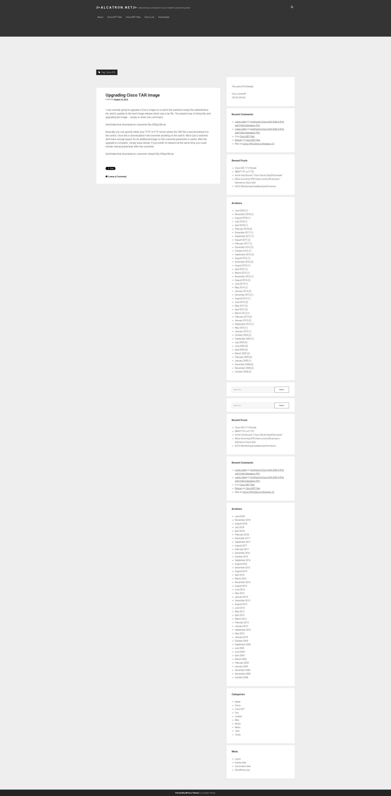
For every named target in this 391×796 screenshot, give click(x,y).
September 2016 (243, 254)
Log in (238, 759)
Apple (237, 701)
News (237, 727)
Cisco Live (149, 17)
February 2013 (242, 317)
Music (238, 723)
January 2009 (241, 360)
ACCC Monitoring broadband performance (255, 186)
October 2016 (241, 251)
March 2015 (241, 273)
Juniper (238, 716)
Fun (237, 712)
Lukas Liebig (241, 122)
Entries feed (240, 762)
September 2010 (243, 324)
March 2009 (241, 353)
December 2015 (242, 262)
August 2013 (241, 298)
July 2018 (239, 221)
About (100, 17)
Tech (237, 731)
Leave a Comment (117, 176)
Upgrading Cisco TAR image (133, 95)
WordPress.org (242, 770)
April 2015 (240, 269)
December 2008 (242, 364)
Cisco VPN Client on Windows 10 (258, 144)
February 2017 (242, 243)
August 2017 (241, 240)
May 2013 (239, 306)
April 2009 (240, 349)
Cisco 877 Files (114, 17)
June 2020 (240, 210)
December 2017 (242, 232)
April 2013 (240, 309)
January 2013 (241, 320)
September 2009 (243, 339)
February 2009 (242, 357)
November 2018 (242, 214)
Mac (237, 720)
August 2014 (241, 280)
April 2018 (240, 225)
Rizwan (238, 140)
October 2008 (241, 371)
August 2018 (241, 218)
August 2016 (241, 258)
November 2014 (242, 276)
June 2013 (240, 302)
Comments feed (242, 766)
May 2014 (239, 287)
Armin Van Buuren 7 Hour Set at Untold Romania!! (258, 175)
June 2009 (240, 346)
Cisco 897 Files (133, 17)
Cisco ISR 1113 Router (245, 168)
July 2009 (239, 342)
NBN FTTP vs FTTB (244, 171)
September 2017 (243, 236)
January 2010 (241, 331)
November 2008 (242, 368)
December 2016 (242, 247)
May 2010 (239, 328)
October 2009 (241, 335)
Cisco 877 (240, 709)
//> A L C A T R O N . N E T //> (116, 7)
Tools (238, 734)
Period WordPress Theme (187, 793)
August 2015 (241, 265)
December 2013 (242, 295)
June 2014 (240, 284)
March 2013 (241, 313)
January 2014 (241, 291)
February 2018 (242, 229)
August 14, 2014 (121, 99)
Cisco (238, 705)
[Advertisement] (195, 46)
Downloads (163, 17)
